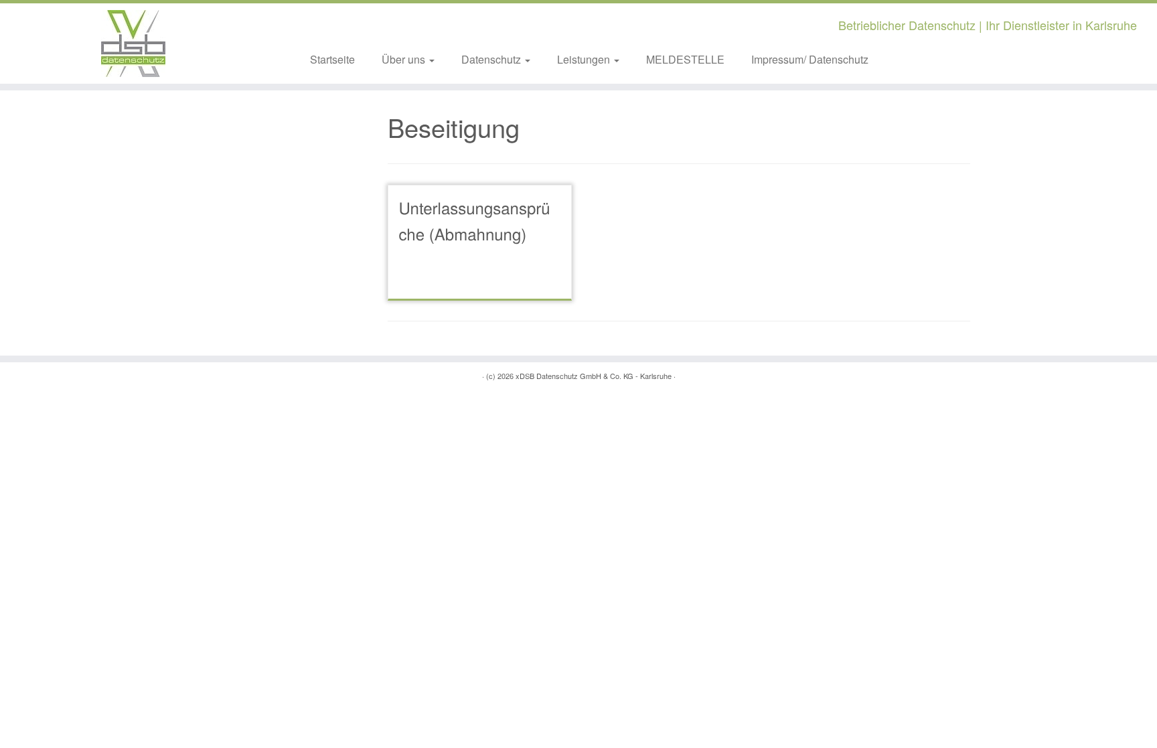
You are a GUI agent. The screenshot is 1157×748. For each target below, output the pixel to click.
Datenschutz (492, 59)
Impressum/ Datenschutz (809, 59)
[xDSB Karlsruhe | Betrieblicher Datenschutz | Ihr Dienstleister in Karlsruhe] (133, 43)
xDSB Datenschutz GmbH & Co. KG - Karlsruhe (594, 375)
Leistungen (585, 59)
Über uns (405, 59)
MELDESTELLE (685, 59)
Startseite (332, 59)
